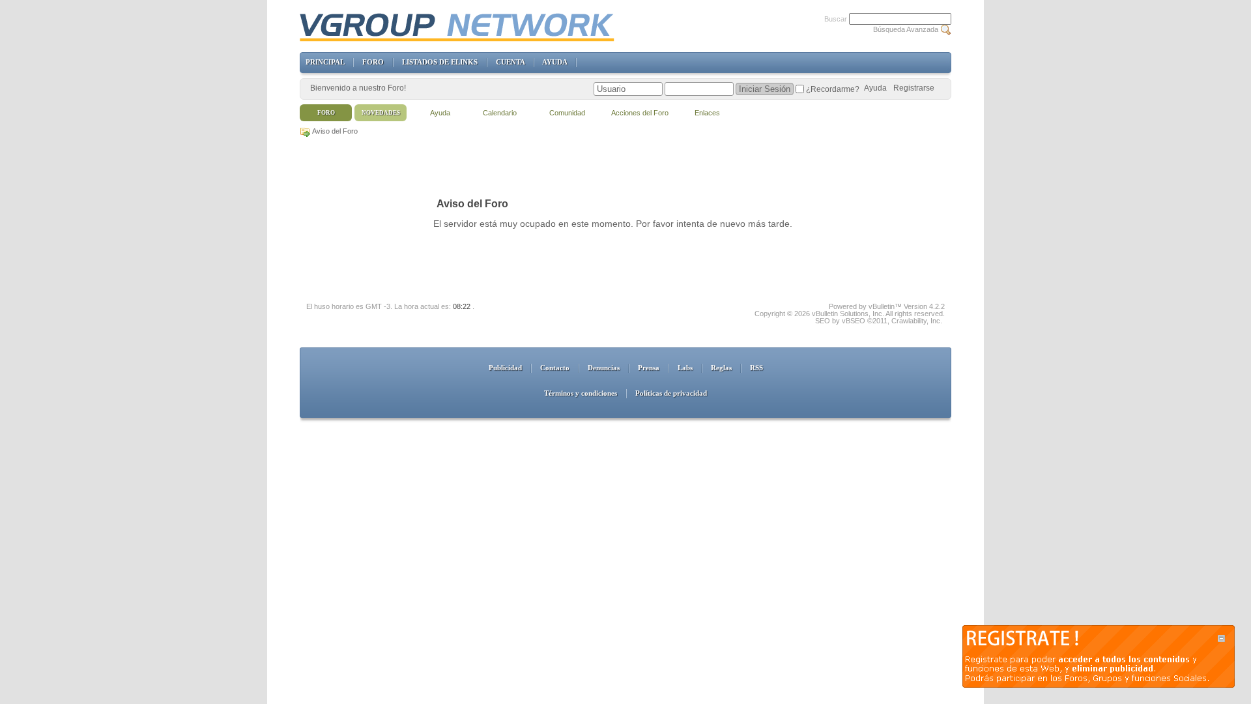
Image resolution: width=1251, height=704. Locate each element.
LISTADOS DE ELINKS (440, 62)
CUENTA (510, 62)
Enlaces (707, 113)
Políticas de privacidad (671, 393)
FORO (373, 62)
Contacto (554, 368)
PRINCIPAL (325, 62)
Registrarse (913, 88)
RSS (756, 368)
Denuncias (604, 368)
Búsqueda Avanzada (905, 29)
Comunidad (567, 113)
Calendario (500, 113)
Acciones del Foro (640, 113)
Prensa (648, 368)
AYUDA (554, 62)
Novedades (381, 113)
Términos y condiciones (580, 393)
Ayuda (875, 88)
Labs (685, 368)
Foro (326, 113)
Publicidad (505, 368)
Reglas (721, 368)
